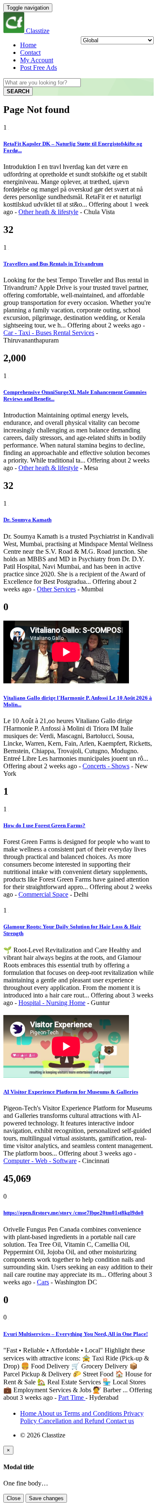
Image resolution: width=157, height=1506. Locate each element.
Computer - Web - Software (40, 1160)
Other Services (56, 589)
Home (28, 45)
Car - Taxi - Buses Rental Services (48, 332)
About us (51, 1413)
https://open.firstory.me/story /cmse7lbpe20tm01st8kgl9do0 (73, 1212)
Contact (30, 52)
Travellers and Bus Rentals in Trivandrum (53, 264)
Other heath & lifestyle (48, 211)
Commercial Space (43, 894)
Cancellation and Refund (72, 1420)
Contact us (120, 1420)
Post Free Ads (38, 67)
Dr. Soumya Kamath (27, 519)
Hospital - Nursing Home (51, 1002)
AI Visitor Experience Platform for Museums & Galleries (70, 1092)
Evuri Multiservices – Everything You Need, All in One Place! (75, 1334)
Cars (43, 1282)
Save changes (46, 1498)
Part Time (71, 1397)
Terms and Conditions (94, 1413)
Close (14, 1498)
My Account (36, 60)
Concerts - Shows (105, 766)
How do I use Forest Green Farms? (44, 825)
